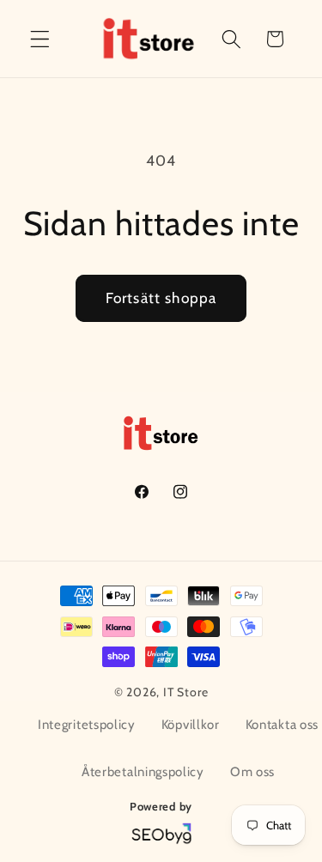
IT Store (185, 692)
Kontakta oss (282, 724)
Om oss (252, 772)
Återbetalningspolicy (143, 772)
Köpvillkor (190, 724)
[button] (40, 39)
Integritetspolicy (87, 724)
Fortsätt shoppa (161, 297)
